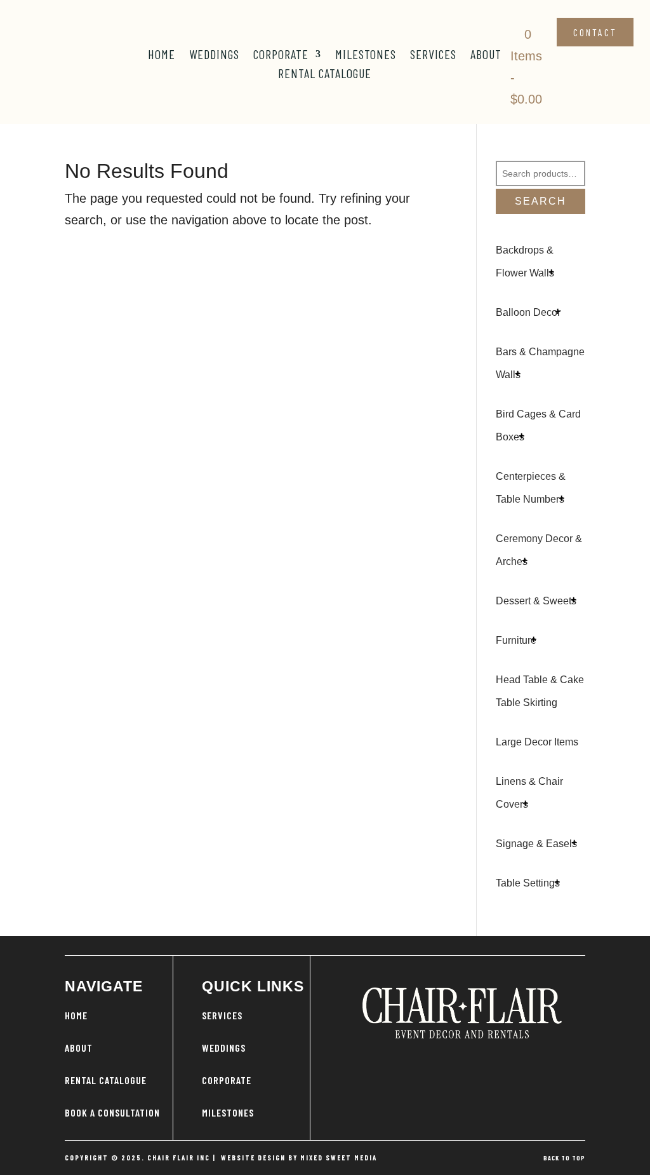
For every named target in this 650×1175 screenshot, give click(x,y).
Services (433, 56)
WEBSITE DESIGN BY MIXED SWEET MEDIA (299, 1157)
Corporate (280, 56)
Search (540, 201)
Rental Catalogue (324, 75)
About (485, 56)
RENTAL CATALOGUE (106, 1080)
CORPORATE (226, 1080)
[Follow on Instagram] (462, 1057)
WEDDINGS (224, 1048)
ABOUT (79, 1048)
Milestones (365, 56)
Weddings (214, 56)
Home (161, 56)
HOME (76, 1015)
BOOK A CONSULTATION (112, 1112)
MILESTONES (228, 1112)
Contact (595, 32)
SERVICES (222, 1015)
